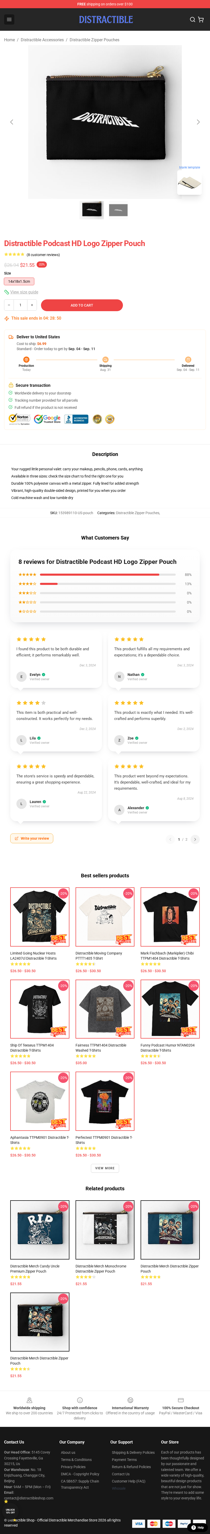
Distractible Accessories (42, 39)
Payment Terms (124, 1460)
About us (68, 1452)
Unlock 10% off (10, 1511)
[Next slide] (198, 122)
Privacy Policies (73, 1467)
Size (7, 273)
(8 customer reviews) (43, 255)
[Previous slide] (12, 122)
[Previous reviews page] (170, 839)
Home (9, 39)
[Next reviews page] (195, 839)
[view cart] (201, 19)
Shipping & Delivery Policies (133, 1452)
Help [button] (201, 1527)
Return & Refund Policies (131, 1467)
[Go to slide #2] (118, 210)
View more (105, 1168)
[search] (193, 19)
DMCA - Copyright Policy (80, 1474)
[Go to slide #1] (91, 210)
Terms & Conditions (76, 1460)
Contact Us (121, 1474)
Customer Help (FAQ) (128, 1481)
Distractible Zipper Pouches (94, 39)
